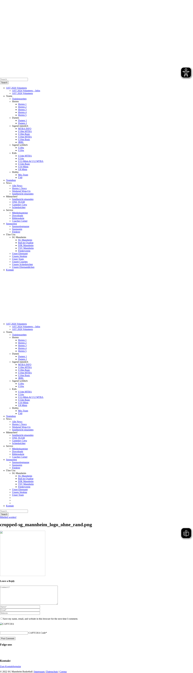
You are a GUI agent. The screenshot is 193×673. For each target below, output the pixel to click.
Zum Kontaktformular (10, 666)
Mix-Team (23, 174)
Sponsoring (11, 223)
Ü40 (20, 177)
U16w (21, 150)
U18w (21, 147)
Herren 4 (22, 112)
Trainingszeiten (19, 98)
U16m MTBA (25, 136)
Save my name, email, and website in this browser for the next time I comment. (40, 618)
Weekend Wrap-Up (21, 191)
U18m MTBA (25, 131)
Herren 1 (22, 104)
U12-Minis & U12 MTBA (30, 161)
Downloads (17, 215)
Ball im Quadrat (25, 242)
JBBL (21, 142)
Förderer (16, 232)
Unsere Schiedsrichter (22, 264)
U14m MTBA (25, 155)
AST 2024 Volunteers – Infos (26, 90)
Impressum (39, 671)
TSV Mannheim (26, 248)
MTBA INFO (24, 128)
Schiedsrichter (18, 207)
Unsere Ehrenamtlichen (23, 267)
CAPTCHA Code (37, 633)
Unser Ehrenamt (20, 253)
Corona (63, 671)
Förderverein (24, 251)
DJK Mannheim (25, 245)
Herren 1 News (19, 188)
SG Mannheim (25, 240)
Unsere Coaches (20, 261)
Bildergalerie (18, 218)
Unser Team (18, 259)
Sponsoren (17, 229)
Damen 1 (22, 120)
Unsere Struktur (19, 256)
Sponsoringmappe (20, 226)
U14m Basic (24, 164)
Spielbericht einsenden (22, 194)
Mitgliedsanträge (20, 213)
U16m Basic (24, 139)
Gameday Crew (19, 204)
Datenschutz (52, 671)
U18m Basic (24, 134)
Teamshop (11, 180)
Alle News (17, 185)
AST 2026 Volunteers (16, 88)
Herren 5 (22, 115)
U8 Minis (22, 169)
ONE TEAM (18, 202)
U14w (21, 158)
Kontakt (10, 270)
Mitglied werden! (8, 517)
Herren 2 (22, 107)
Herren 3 (22, 109)
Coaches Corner (19, 221)
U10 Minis (23, 166)
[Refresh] (1, 627)
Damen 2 (22, 123)
